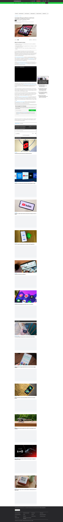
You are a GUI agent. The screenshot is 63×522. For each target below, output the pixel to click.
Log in (33, 126)
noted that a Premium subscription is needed (30, 84)
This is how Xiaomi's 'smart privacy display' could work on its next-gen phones (43, 93)
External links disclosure (43, 514)
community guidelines (22, 128)
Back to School (21, 13)
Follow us (31, 39)
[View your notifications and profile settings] (45, 1)
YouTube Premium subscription (23, 96)
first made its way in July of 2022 (20, 101)
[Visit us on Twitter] (35, 1)
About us (16, 516)
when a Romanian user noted (23, 63)
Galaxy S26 (44, 13)
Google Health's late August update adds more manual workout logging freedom (43, 89)
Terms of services (25, 112)
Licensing (33, 514)
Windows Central (17, 517)
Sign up (35, 126)
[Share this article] (15, 39)
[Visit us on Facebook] (34, 1)
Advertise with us (34, 516)
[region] (26, 130)
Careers (24, 514)
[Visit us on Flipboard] (39, 1)
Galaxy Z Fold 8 (33, 13)
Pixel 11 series (27, 13)
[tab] (17, 133)
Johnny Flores (19, 20)
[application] (26, 74)
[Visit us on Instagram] (38, 1)
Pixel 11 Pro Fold (39, 13)
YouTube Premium (31, 58)
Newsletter (35, 39)
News (15, 20)
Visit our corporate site (42, 507)
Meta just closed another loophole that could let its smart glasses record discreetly (43, 96)
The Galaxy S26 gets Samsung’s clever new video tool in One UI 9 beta (43, 86)
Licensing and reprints (42, 516)
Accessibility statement (17, 514)
